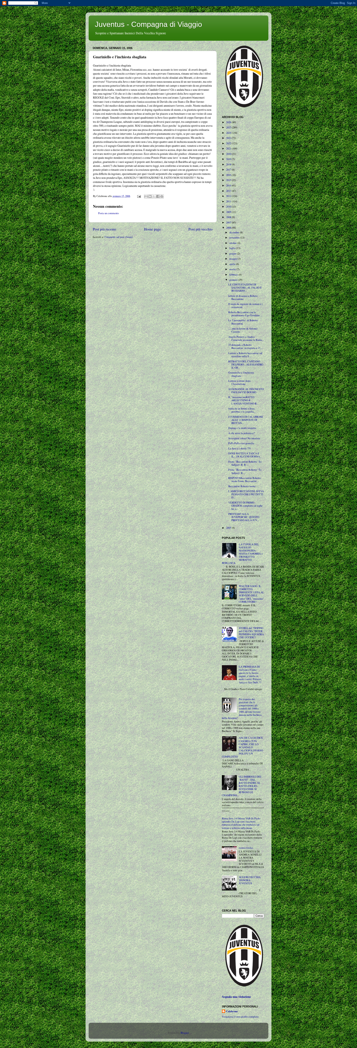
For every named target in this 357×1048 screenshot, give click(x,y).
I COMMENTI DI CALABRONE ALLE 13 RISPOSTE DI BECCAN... (245, 420)
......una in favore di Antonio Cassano (242, 330)
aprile (232, 264)
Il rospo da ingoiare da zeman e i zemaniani (245, 305)
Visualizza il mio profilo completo (240, 1016)
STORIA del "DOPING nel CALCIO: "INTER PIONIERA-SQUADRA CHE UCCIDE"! (251, 632)
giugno (233, 253)
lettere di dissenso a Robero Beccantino (242, 297)
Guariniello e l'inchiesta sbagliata (241, 374)
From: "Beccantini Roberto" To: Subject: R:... (245, 471)
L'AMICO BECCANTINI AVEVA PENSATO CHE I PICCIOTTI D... (246, 494)
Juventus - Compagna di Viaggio (148, 24)
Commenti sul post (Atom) (119, 237)
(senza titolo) (246, 848)
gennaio (233, 280)
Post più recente (104, 229)
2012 (229, 196)
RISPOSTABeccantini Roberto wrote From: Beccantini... (244, 479)
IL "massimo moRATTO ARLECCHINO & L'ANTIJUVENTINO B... (243, 400)
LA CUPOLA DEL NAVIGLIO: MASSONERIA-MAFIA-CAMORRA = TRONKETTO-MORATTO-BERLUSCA (242, 554)
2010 (229, 206)
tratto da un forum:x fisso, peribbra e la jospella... (242, 410)
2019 (229, 159)
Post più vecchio (200, 229)
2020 (229, 154)
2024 (229, 133)
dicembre (234, 232)
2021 (229, 148)
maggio (233, 258)
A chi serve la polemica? (241, 433)
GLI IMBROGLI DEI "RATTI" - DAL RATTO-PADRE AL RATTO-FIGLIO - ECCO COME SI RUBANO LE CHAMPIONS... (241, 786)
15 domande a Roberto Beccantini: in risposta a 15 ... (245, 346)
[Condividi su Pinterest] (162, 196)
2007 (229, 222)
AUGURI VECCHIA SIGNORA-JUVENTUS (250, 880)
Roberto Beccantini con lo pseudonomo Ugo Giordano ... (245, 313)
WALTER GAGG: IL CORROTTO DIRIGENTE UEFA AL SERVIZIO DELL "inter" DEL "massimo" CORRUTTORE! (251, 594)
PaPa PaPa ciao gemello (241, 443)
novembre (234, 237)
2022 (229, 143)
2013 (229, 191)
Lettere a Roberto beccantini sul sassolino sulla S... (245, 354)
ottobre (233, 243)
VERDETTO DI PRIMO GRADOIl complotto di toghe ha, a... (245, 506)
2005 (229, 528)
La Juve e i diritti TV (239, 448)
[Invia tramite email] (146, 196)
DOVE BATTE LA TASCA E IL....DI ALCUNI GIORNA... (245, 455)
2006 (229, 227)
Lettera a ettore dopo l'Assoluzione (239, 382)
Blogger (185, 1033)
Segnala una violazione (236, 996)
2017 (229, 169)
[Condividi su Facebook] (158, 196)
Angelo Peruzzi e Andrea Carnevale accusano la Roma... (246, 338)
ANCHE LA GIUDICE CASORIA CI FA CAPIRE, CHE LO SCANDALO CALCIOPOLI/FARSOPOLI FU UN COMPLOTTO (242, 747)
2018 (229, 164)
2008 (229, 217)
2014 (229, 185)
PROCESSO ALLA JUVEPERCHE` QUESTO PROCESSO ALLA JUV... (243, 517)
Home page (152, 229)
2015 (229, 180)
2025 (229, 127)
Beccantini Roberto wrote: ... (243, 486)
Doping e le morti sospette (242, 428)
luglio (232, 248)
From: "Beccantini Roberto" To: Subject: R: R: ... (245, 463)
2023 (229, 138)
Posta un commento (108, 213)
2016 (229, 175)
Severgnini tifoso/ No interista (244, 438)
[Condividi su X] (154, 196)
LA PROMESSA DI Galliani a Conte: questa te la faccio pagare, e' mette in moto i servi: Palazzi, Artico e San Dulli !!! (250, 674)
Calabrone (232, 1011)
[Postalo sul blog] (150, 196)
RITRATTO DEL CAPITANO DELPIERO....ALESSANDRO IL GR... (245, 364)
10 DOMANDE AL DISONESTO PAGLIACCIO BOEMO (246, 390)
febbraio (234, 274)
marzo (233, 269)
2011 (229, 201)
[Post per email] (139, 196)
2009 (229, 212)
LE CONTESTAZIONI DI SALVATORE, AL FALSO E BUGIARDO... (245, 287)
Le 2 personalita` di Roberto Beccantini (243, 322)
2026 (229, 122)
